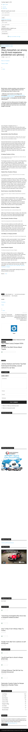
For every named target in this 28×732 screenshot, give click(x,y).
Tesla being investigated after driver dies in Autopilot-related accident (13, 616)
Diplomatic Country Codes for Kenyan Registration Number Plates (12, 684)
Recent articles (5, 709)
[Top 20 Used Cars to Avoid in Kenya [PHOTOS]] (14, 654)
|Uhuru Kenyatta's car (9, 294)
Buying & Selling (5, 703)
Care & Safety (5, 699)
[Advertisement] (11, 38)
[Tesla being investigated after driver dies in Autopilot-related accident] (14, 612)
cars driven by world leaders (20, 294)
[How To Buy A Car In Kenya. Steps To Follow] (14, 625)
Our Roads (4, 705)
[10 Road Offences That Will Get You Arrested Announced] (14, 666)
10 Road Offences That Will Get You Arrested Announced (12, 671)
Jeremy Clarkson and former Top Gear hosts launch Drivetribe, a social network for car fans (13, 366)
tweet (4, 69)
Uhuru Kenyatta (14, 295)
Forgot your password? (6, 19)
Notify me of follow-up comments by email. (11, 405)
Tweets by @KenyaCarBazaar (7, 542)
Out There (4, 696)
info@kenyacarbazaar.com (11, 723)
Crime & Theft (5, 701)
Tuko (6, 273)
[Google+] (2, 35)
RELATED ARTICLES (6, 340)
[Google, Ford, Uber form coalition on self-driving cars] (14, 638)
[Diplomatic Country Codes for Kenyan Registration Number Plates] (14, 679)
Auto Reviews (5, 698)
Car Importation (5, 707)
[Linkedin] (3, 35)
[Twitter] (4, 35)
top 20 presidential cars (6, 295)
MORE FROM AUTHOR (18, 340)
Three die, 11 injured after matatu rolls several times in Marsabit (7, 316)
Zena (14, 333)
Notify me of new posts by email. (9, 408)
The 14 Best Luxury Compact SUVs (12, 343)
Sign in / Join (5, 4)
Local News (4, 694)
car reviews (3, 47)
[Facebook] (1, 35)
